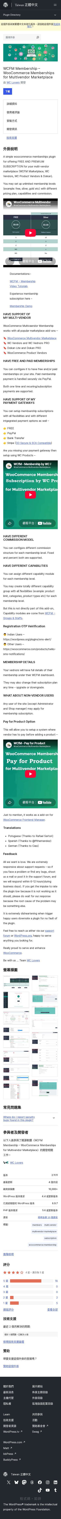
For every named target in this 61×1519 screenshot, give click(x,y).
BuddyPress (12, 1459)
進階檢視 (8, 1254)
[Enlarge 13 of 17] (53, 1023)
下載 (7, 91)
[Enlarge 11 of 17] (53, 998)
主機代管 (8, 1398)
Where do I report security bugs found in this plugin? (19, 1118)
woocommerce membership (42, 1245)
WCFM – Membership (22, 281)
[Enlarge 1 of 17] (25, 979)
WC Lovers (13, 82)
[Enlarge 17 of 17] (53, 1084)
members (37, 1225)
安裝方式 (12, 120)
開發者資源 (9, 1426)
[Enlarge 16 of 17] (53, 1068)
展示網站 (37, 1386)
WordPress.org (23, 935)
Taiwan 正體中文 (21, 1474)
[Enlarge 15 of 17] (53, 1053)
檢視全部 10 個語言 (48, 1217)
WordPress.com (14, 1442)
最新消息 (8, 1392)
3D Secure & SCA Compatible (33, 443)
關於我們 (8, 1386)
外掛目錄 (37, 1398)
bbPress (9, 1453)
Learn (6, 1414)
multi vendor (50, 1225)
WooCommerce (12, 952)
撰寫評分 (8, 1309)
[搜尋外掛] (37, 37)
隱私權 (7, 1403)
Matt (7, 1448)
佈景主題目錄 (40, 1392)
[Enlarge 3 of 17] (25, 1015)
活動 (34, 1420)
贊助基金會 (40, 1426)
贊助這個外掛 (11, 1366)
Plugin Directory (11, 14)
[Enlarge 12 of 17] (53, 1010)
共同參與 (37, 1414)
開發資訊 (12, 129)
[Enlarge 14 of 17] (53, 1036)
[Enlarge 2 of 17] (25, 996)
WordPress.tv (13, 1431)
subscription (50, 1238)
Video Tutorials (19, 286)
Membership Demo (21, 306)
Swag (37, 1431)
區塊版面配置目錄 (42, 1403)
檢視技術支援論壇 (13, 1341)
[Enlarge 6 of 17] (25, 1055)
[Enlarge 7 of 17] (25, 1072)
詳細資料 (12, 103)
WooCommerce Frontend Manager (24, 819)
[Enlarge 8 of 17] (25, 1080)
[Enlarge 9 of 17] (25, 1087)
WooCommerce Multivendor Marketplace (31, 338)
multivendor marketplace (44, 1231)
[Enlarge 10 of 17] (53, 979)
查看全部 (52, 1309)
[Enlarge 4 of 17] (25, 1031)
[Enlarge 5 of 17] (25, 1040)
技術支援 (12, 137)
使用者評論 (13, 112)
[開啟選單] (56, 5)
